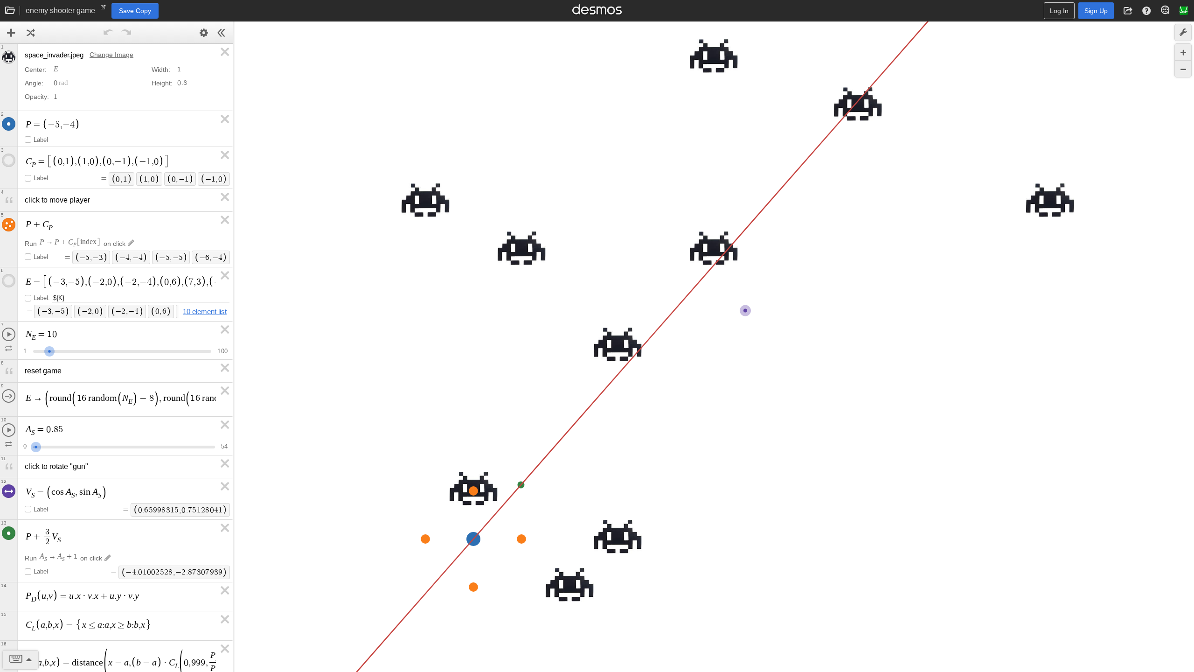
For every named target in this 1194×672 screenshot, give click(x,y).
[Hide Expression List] (221, 32)
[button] (1127, 10)
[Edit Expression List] (203, 32)
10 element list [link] (205, 311)
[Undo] (108, 32)
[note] (103, 9)
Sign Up (1096, 10)
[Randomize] (30, 32)
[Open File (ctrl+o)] (10, 10)
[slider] (49, 350)
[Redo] (126, 32)
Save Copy (135, 10)
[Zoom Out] (1183, 69)
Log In (1059, 10)
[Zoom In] (1183, 52)
